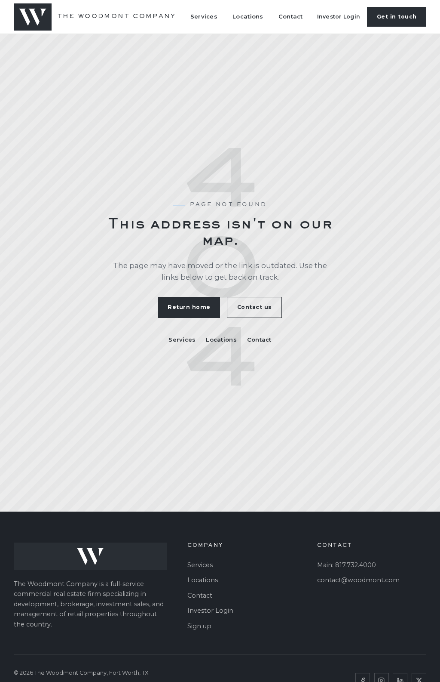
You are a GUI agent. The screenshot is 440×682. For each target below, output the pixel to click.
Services (203, 16)
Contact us (254, 307)
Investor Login (339, 16)
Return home (189, 307)
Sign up (199, 626)
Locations (247, 16)
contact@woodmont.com (358, 580)
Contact (290, 16)
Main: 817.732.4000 (346, 565)
